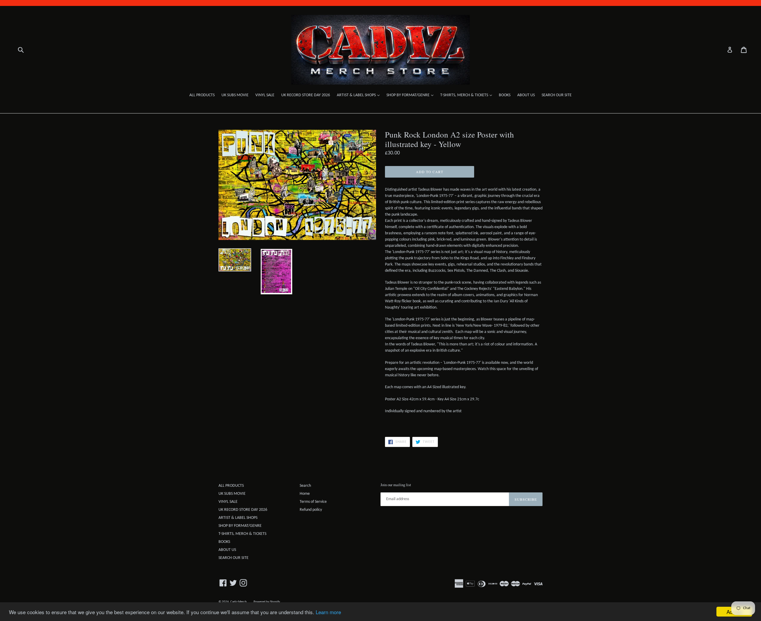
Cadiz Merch (238, 601)
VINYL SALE (264, 95)
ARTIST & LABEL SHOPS (360, 95)
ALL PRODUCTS (202, 95)
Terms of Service (313, 502)
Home (305, 494)
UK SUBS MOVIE (235, 95)
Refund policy (311, 510)
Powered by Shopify (267, 601)
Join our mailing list (395, 485)
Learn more (328, 612)
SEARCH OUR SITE (557, 95)
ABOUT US (526, 95)
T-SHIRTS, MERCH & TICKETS (467, 95)
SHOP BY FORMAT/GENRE (411, 95)
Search (305, 485)
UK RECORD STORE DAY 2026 (305, 95)
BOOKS (504, 95)
